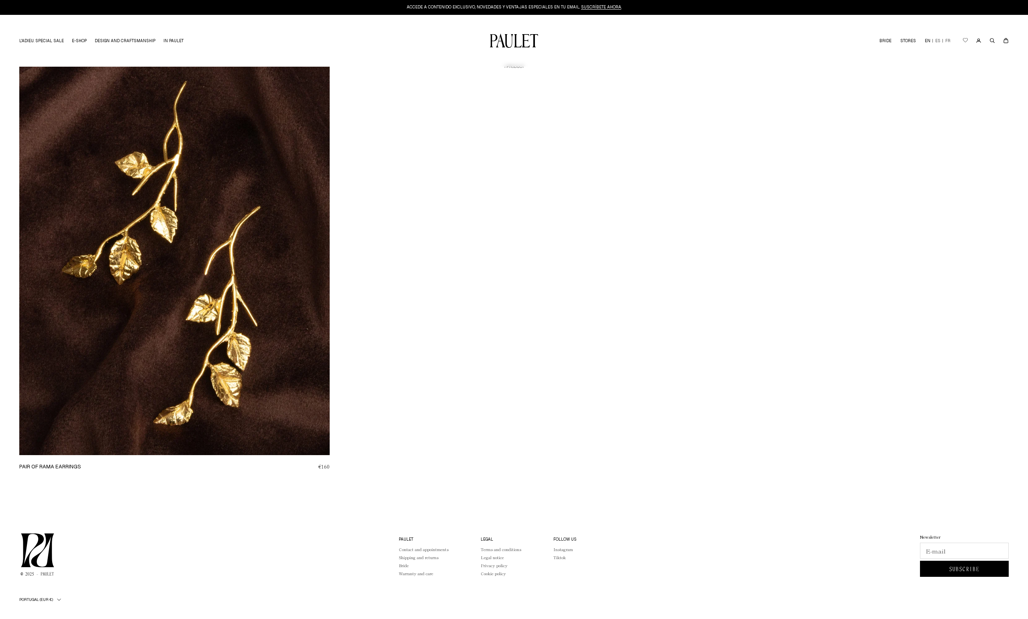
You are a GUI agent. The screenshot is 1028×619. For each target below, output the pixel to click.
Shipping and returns (419, 557)
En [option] (927, 40)
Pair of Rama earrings (50, 466)
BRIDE (885, 40)
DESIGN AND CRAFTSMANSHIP (125, 40)
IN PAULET (173, 40)
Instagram (563, 549)
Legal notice (492, 557)
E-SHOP (79, 40)
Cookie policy (493, 573)
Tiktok (559, 557)
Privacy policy (494, 565)
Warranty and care (416, 573)
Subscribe (964, 568)
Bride (404, 565)
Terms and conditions (501, 549)
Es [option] (937, 40)
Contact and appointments (424, 549)
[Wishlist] (965, 40)
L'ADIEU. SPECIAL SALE (41, 40)
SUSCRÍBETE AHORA (601, 7)
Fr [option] (947, 40)
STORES (908, 40)
